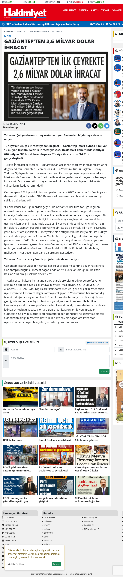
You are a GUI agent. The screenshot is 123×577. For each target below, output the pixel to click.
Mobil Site (10, 540)
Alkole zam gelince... (87, 440)
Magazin (88, 521)
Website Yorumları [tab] (98, 342)
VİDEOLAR (98, 24)
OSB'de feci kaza (12, 440)
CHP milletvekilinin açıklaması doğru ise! (87, 500)
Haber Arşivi (11, 525)
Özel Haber (69, 10)
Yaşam (105, 10)
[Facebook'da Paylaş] (89, 126)
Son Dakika (11, 521)
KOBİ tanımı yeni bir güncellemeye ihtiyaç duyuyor (15, 500)
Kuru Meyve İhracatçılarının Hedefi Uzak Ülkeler (91, 469)
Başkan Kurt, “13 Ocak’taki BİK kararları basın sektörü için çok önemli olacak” (91, 411)
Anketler (10, 536)
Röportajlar (90, 517)
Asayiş (95, 10)
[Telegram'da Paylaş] (107, 126)
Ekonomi (116, 10)
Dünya (47, 544)
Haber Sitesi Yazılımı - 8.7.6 (80, 573)
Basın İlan (89, 525)
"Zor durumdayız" (49, 409)
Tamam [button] (56, 564)
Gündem (83, 10)
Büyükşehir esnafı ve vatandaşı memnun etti (17, 469)
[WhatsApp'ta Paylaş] (101, 126)
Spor (46, 536)
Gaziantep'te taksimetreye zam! (19, 411)
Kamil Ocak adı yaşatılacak (55, 440)
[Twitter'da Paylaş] (95, 126)
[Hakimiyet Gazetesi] (25, 13)
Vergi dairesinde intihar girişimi (53, 500)
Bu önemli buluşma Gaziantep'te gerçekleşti (53, 469)
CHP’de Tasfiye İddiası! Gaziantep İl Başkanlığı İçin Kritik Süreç (42, 24)
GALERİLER (114, 24)
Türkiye (48, 540)
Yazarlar (10, 517)
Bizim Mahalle (91, 529)
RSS (7, 544)
